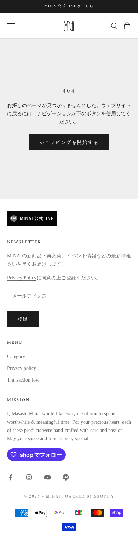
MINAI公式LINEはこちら (69, 6)
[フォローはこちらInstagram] (29, 477)
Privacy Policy (21, 278)
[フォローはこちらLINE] (65, 477)
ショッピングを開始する (69, 142)
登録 (22, 319)
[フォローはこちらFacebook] (10, 477)
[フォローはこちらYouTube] (47, 477)
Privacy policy (21, 368)
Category (16, 356)
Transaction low (23, 380)
